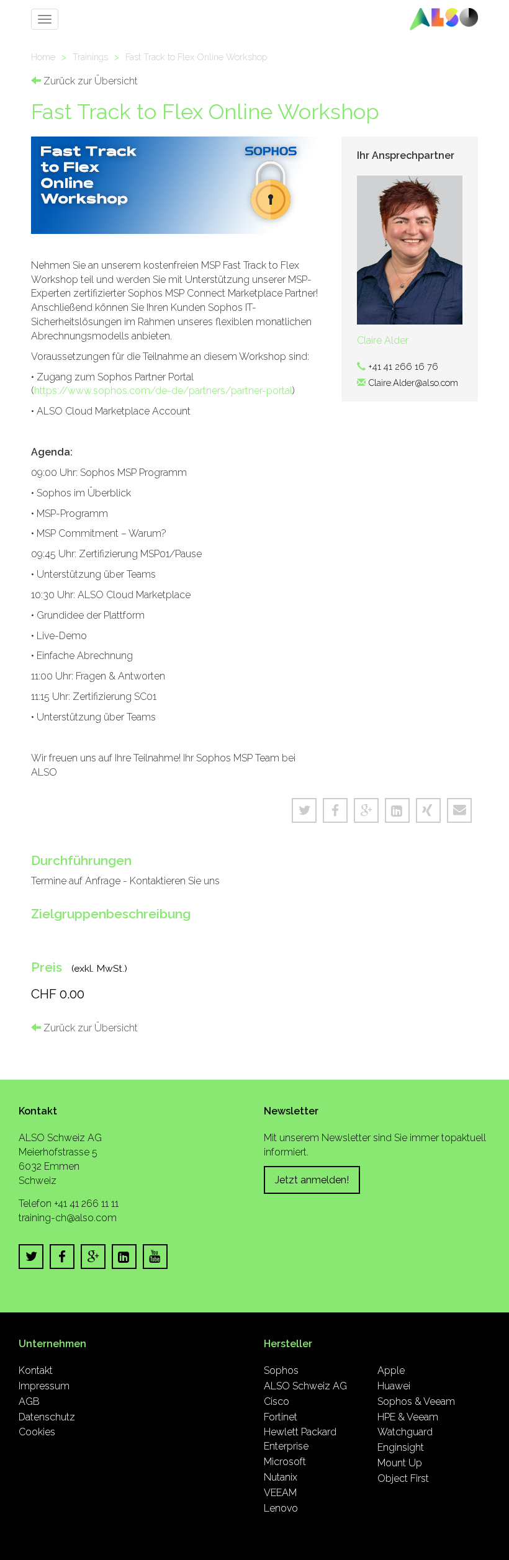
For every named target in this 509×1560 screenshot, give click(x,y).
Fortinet (280, 1417)
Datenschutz (47, 1417)
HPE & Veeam (407, 1417)
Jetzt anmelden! (312, 1180)
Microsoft (285, 1462)
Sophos (281, 1370)
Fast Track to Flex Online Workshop (196, 57)
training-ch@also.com (68, 1218)
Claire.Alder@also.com (413, 382)
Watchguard (405, 1432)
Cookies (37, 1432)
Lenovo (281, 1508)
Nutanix (280, 1477)
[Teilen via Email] (459, 810)
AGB (29, 1401)
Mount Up (399, 1463)
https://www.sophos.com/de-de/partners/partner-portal (163, 391)
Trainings (90, 57)
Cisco (276, 1401)
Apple (391, 1370)
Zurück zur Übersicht (89, 81)
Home (43, 57)
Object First (403, 1478)
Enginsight (400, 1447)
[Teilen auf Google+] (366, 810)
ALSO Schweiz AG (305, 1386)
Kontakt (36, 1370)
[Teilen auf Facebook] (335, 810)
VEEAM (280, 1493)
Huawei (393, 1386)
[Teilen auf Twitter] (304, 810)
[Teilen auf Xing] (428, 810)
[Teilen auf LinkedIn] (397, 810)
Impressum (44, 1386)
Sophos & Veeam (416, 1401)
